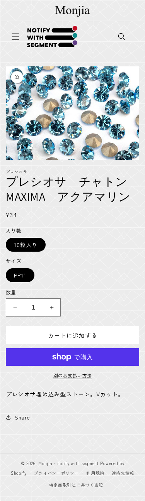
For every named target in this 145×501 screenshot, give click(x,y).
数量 (11, 292)
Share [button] (22, 417)
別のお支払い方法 (72, 375)
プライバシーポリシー (56, 473)
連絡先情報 (123, 473)
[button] (15, 36)
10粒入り (26, 245)
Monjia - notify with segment (68, 463)
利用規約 (95, 473)
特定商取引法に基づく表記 (76, 485)
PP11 (20, 275)
